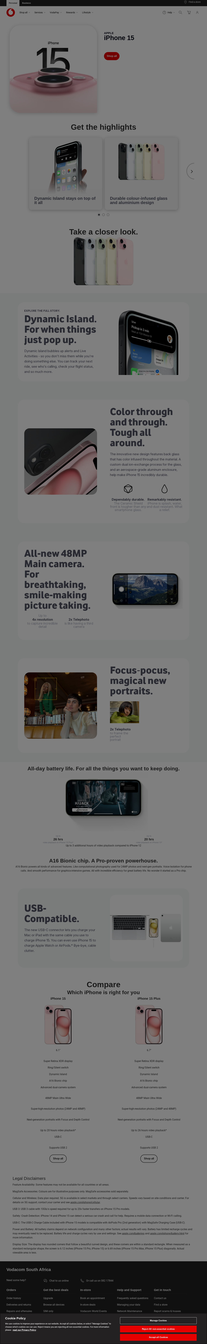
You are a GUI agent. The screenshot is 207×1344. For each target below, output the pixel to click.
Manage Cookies (158, 1320)
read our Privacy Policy (24, 1330)
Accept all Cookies (158, 1337)
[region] (103, 1328)
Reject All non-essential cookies (158, 1329)
